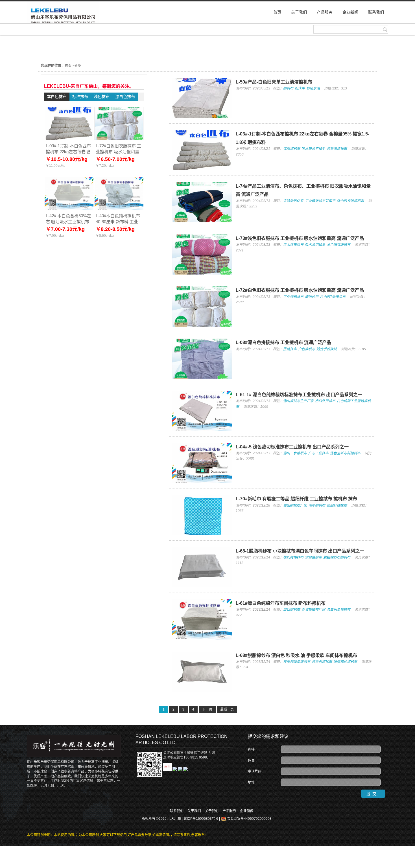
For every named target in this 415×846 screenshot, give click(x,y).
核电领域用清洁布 (296, 662)
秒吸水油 (313, 88)
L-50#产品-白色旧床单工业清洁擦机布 (274, 82)
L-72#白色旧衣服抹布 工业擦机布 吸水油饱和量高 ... (118, 148)
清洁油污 (311, 297)
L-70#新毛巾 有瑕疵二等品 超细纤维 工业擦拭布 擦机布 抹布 (296, 498)
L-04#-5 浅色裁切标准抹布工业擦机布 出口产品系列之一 (292, 446)
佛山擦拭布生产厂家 (298, 401)
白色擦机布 (306, 349)
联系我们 (177, 811)
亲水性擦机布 (293, 245)
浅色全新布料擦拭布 (345, 453)
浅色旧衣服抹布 (338, 245)
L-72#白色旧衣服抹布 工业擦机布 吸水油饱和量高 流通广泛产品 (300, 290)
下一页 (207, 709)
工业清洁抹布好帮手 (320, 201)
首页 (68, 66)
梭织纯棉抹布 (293, 557)
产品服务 (229, 811)
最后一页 (227, 709)
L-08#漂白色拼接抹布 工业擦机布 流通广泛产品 (283, 342)
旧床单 (300, 88)
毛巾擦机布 (316, 505)
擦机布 (288, 88)
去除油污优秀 (293, 201)
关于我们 (194, 811)
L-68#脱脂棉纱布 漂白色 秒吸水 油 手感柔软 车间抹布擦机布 (296, 655)
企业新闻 (247, 811)
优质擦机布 (291, 149)
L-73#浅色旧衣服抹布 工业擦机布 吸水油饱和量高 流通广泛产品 (300, 238)
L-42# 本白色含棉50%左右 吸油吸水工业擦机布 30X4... (68, 218)
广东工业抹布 (318, 453)
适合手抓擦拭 (326, 349)
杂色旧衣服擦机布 (350, 201)
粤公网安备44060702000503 (249, 819)
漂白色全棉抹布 (338, 610)
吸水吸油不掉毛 (313, 149)
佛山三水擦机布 (295, 453)
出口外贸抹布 (325, 401)
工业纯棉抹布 (293, 297)
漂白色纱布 (313, 557)
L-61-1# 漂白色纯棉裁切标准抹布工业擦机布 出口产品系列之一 (299, 394)
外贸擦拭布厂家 (313, 610)
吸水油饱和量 (315, 245)
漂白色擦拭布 (322, 662)
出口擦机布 (291, 610)
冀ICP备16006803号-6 (201, 819)
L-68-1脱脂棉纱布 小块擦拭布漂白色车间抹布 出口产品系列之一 (300, 551)
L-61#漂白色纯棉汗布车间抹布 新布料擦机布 (281, 603)
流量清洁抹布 (337, 149)
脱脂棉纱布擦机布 (336, 557)
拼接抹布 (290, 349)
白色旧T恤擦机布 (333, 297)
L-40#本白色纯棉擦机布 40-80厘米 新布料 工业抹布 (118, 218)
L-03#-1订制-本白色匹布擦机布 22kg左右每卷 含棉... (68, 148)
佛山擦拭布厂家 (295, 505)
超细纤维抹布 (337, 505)
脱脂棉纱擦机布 (345, 662)
